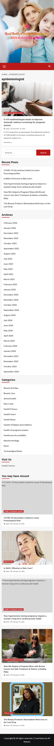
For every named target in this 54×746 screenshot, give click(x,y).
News (6, 446)
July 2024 (8, 320)
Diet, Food (8, 404)
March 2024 (9, 341)
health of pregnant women (13, 113)
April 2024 (8, 335)
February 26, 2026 (18, 524)
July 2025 (8, 259)
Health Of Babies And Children (18, 425)
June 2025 (8, 264)
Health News (9, 419)
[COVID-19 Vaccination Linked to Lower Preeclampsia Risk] (27, 497)
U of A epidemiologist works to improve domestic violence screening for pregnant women (24, 122)
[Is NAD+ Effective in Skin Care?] (27, 548)
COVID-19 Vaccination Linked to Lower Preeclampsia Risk (22, 172)
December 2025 (11, 233)
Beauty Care (9, 393)
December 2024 (11, 294)
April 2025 (8, 274)
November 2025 (11, 238)
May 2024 (8, 330)
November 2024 (11, 300)
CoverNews (39, 738)
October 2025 (10, 243)
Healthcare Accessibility (15, 435)
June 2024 (8, 325)
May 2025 (8, 269)
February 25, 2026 (18, 622)
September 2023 (11, 371)
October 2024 (10, 305)
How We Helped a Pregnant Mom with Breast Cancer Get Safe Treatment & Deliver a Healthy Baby (25, 195)
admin (8, 129)
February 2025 (10, 284)
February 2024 (10, 346)
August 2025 (10, 253)
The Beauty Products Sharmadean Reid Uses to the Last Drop (27, 205)
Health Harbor (8, 465)
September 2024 (11, 310)
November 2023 (11, 361)
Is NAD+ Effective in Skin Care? (18, 178)
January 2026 (10, 228)
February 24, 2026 (18, 675)
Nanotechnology (11, 440)
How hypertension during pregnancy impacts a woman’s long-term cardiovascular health (25, 185)
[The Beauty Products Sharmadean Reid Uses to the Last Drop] (27, 699)
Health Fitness (10, 409)
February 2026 (10, 223)
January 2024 (10, 351)
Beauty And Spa (11, 388)
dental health (10, 398)
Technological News (13, 451)
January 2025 (10, 289)
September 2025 (11, 248)
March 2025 (9, 279)
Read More (8, 142)
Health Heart (10, 414)
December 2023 (11, 356)
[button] (4, 66)
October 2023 (10, 366)
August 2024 (10, 315)
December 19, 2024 (19, 129)
